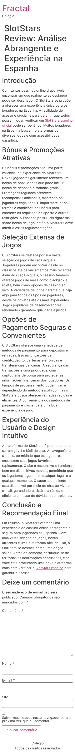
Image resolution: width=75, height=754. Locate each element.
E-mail (8, 680)
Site (5, 697)
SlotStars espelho (49, 568)
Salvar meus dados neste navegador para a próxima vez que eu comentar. (36, 719)
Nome (8, 663)
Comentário (12, 610)
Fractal (16, 8)
